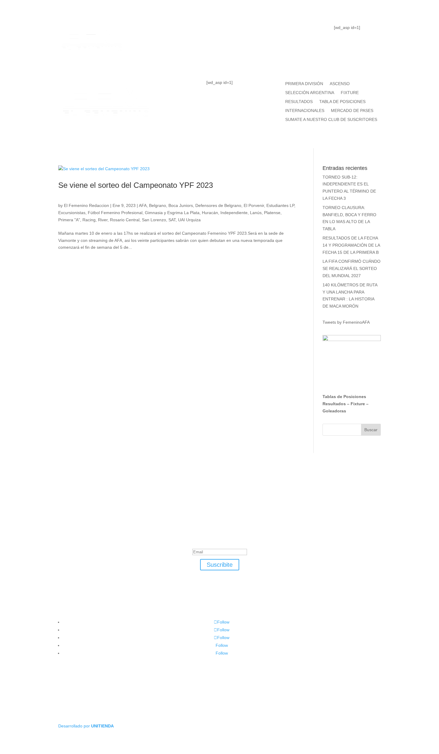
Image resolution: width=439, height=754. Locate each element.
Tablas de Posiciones (344, 396)
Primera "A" (69, 219)
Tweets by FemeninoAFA (346, 322)
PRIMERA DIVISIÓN (304, 84)
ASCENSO (340, 84)
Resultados (334, 403)
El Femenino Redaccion (86, 205)
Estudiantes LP (280, 205)
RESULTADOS (299, 101)
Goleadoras (334, 411)
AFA (143, 205)
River (103, 219)
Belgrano (157, 205)
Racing (89, 219)
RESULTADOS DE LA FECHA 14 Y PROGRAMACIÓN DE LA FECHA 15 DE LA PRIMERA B (351, 245)
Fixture (358, 403)
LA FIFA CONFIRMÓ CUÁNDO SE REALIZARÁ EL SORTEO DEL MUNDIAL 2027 (351, 268)
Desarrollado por (86, 726)
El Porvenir (254, 205)
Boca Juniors (180, 205)
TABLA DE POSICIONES (198, 31)
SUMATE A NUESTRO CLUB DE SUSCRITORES (331, 119)
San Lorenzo (154, 219)
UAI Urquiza (189, 219)
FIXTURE (260, 31)
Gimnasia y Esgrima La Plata (172, 212)
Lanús (256, 212)
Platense (272, 212)
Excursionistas (71, 212)
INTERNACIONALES (304, 110)
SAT (172, 219)
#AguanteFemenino (219, 55)
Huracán (210, 212)
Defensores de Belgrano (218, 205)
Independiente (234, 212)
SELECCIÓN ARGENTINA (309, 92)
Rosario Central (124, 219)
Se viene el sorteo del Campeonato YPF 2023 (135, 185)
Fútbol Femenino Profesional (115, 212)
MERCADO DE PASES (352, 110)
